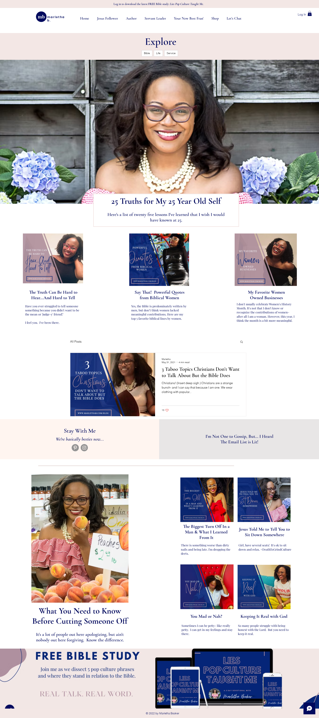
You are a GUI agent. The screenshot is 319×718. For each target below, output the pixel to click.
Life (158, 53)
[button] (310, 13)
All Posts (76, 341)
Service (171, 53)
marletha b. (56, 18)
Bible (147, 53)
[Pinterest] (75, 447)
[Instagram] (84, 447)
